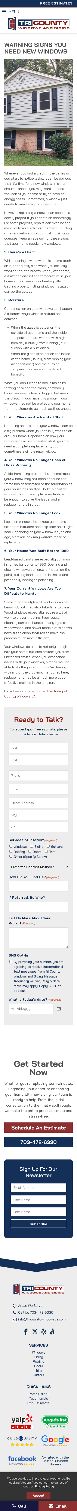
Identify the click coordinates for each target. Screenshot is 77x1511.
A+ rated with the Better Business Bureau (55, 1461)
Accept (38, 1495)
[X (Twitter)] (35, 1332)
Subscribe (38, 1205)
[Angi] (52, 1332)
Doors (37, 852)
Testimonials (38, 1398)
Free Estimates (56, 3)
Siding (38, 847)
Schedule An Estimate (38, 1127)
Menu (14, 11)
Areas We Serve (30, 1305)
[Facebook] (26, 1332)
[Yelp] (44, 1332)
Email (60, 1506)
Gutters (57, 847)
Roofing (19, 852)
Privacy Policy (44, 1486)
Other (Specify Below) (30, 857)
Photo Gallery (39, 1394)
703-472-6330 (38, 1142)
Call (21, 1506)
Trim (52, 852)
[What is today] (58, 1008)
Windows (20, 847)
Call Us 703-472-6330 (35, 1312)
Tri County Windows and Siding (38, 24)
